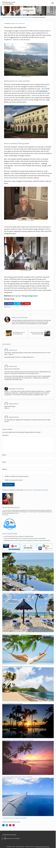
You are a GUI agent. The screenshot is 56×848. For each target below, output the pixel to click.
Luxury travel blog (6, 17)
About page (5, 514)
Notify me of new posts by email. (14, 480)
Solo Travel (16, 305)
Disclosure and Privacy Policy (42, 846)
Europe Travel (24, 17)
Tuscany (8, 307)
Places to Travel (16, 17)
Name (4, 455)
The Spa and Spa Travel (29, 296)
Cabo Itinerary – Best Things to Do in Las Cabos (17, 740)
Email (4, 462)
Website (4, 469)
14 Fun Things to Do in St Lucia (12, 703)
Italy (30, 17)
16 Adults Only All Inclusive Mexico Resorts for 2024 (19, 666)
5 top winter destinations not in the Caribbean (17, 777)
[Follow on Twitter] (7, 825)
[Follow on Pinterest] (10, 825)
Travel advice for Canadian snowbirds (14, 818)
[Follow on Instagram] (13, 825)
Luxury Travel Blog (7, 4)
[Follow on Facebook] (3, 825)
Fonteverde (43, 91)
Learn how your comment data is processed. (36, 490)
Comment (5, 435)
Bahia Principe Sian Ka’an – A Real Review (16, 634)
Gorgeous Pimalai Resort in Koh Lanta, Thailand (18, 593)
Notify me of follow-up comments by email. (16, 476)
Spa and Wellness (24, 305)
